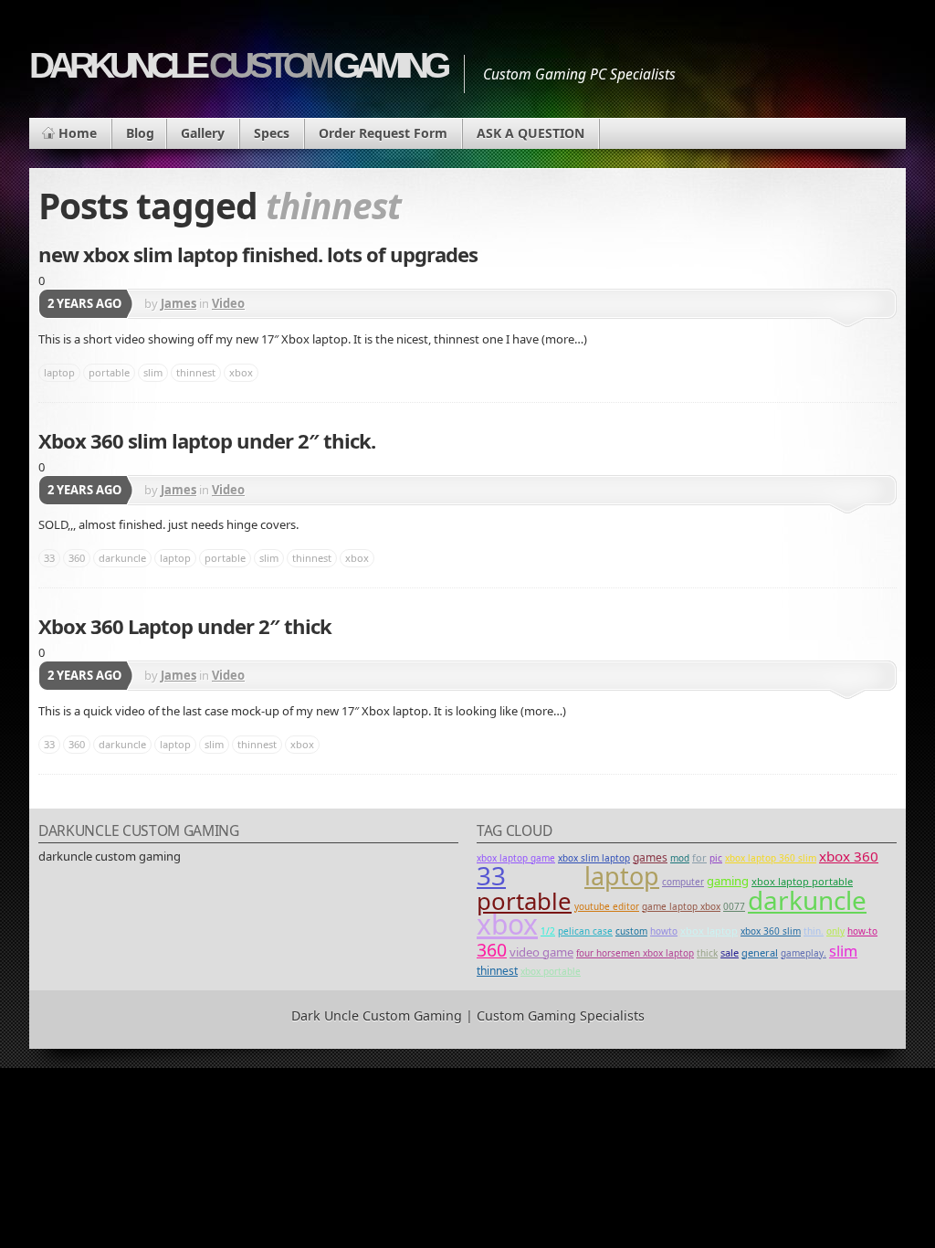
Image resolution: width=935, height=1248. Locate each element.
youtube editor (606, 906)
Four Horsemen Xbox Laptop (635, 953)
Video (228, 303)
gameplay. (803, 953)
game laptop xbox (681, 906)
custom (631, 931)
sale (729, 952)
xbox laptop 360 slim (770, 857)
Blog (140, 133)
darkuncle (122, 558)
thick (707, 953)
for (699, 857)
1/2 (548, 931)
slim (153, 372)
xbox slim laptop (594, 857)
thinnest (195, 372)
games (650, 857)
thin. (814, 931)
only (835, 931)
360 (76, 558)
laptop (59, 372)
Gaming (728, 881)
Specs (271, 133)
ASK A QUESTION (530, 133)
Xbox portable (550, 971)
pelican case (585, 931)
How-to (862, 931)
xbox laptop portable (802, 881)
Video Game (541, 952)
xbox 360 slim (771, 931)
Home (77, 133)
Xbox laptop (709, 930)
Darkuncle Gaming (237, 65)
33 (49, 558)
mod (679, 857)
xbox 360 (848, 856)
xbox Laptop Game (516, 857)
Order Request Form (383, 133)
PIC (715, 857)
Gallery (203, 133)
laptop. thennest (545, 881)
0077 (734, 906)
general (759, 952)
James (178, 303)
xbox (241, 372)
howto (664, 931)
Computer (683, 881)
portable (109, 372)
